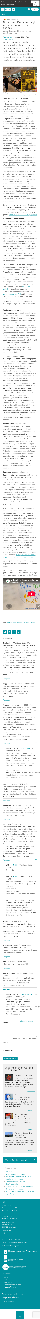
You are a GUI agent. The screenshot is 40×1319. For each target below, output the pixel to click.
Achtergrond (7, 37)
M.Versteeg (25, 748)
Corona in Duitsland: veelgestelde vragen (24, 1076)
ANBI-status (8, 1282)
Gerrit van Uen (27, 994)
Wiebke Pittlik (8, 39)
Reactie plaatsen (10, 1058)
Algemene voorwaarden (12, 1284)
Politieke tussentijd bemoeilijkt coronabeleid (23, 1135)
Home (6, 1277)
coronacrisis (30, 622)
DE (5, 1202)
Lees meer (31, 1091)
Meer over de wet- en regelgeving (23, 214)
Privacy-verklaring (8, 1301)
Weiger (36, 5)
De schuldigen (21, 1114)
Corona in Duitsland (19, 1069)
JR (15, 865)
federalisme (11, 622)
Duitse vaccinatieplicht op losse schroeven (23, 1096)
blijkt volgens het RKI (12, 294)
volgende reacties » (27, 1021)
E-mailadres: (8, 1050)
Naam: (6, 1042)
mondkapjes (21, 622)
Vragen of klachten (10, 1287)
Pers (5, 1280)
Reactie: (6, 1022)
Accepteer (35, 2)
